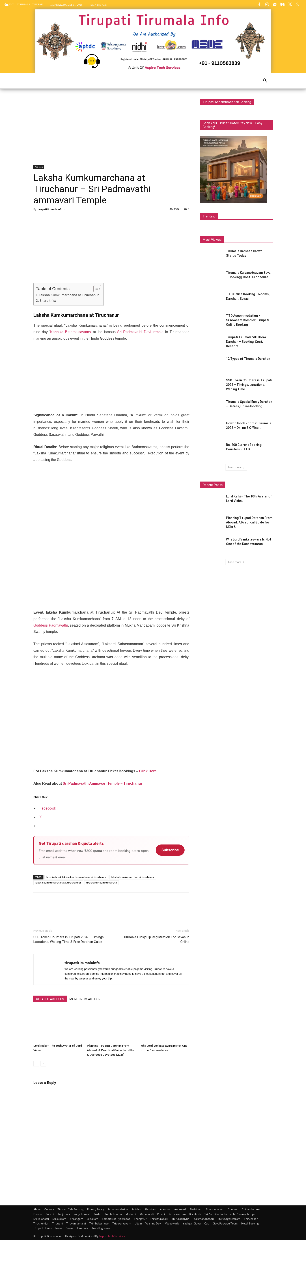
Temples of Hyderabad (116, 1219)
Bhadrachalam (215, 1209)
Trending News (101, 1228)
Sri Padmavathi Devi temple (140, 332)
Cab (206, 1223)
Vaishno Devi (153, 1223)
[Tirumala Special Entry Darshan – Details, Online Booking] (211, 407)
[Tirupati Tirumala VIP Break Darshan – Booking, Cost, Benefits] (211, 343)
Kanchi (50, 1214)
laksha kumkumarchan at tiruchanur (132, 877)
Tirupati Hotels (42, 1228)
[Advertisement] (111, 131)
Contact (49, 1209)
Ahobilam (150, 1209)
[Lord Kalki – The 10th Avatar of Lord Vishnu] (57, 1025)
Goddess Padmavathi (50, 625)
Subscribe (170, 850)
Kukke (97, 1214)
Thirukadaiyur (180, 1219)
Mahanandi (147, 1214)
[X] (290, 5)
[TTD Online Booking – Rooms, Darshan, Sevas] (211, 300)
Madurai (130, 1214)
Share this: (47, 300)
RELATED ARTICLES (50, 999)
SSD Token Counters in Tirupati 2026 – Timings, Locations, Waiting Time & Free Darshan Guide (68, 939)
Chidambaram (251, 1209)
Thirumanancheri (203, 1219)
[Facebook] (259, 5)
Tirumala (82, 1228)
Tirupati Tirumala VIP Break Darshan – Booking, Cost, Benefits (246, 341)
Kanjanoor (64, 1214)
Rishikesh (195, 1214)
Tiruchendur (41, 1223)
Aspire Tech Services (112, 1236)
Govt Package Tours (225, 1223)
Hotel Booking (250, 1223)
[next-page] (43, 1063)
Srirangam (76, 1219)
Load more (234, 467)
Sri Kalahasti (41, 1219)
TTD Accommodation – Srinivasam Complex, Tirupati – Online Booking (248, 320)
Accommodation (118, 1209)
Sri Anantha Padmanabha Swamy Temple (230, 1214)
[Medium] (282, 5)
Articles (39, 166)
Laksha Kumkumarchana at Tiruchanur (69, 295)
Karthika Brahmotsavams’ (70, 332)
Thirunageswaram (229, 1219)
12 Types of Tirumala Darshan (248, 358)
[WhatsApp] (298, 5)
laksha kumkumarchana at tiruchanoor (58, 882)
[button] (265, 80)
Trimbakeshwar (99, 1223)
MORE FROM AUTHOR (85, 999)
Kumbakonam (113, 1214)
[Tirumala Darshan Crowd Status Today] (210, 256)
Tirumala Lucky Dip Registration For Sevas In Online (156, 939)
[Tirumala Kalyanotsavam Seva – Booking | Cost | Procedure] (211, 278)
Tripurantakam (121, 1223)
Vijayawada (172, 1223)
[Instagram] (267, 5)
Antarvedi (180, 1209)
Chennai (233, 1209)
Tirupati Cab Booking (71, 1209)
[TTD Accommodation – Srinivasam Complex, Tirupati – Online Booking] (211, 321)
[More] (79, 219)
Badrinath (196, 1209)
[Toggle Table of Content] (95, 288)
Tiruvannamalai (76, 1223)
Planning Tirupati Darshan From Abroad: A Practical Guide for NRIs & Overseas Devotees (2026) (110, 1050)
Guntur (37, 1214)
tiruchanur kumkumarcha (101, 882)
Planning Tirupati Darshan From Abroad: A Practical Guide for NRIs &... (249, 522)
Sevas (69, 1228)
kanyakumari (82, 1214)
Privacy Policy (95, 1209)
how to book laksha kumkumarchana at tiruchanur (76, 877)
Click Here (148, 771)
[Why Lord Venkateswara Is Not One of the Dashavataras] (164, 1025)
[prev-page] (36, 1063)
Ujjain (138, 1223)
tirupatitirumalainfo (49, 209)
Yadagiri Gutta (192, 1223)
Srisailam (92, 1219)
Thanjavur (140, 1219)
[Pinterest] (58, 219)
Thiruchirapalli (159, 1219)
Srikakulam (59, 1219)
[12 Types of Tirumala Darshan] (211, 364)
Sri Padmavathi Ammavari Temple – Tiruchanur (102, 783)
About (37, 1209)
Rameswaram (177, 1214)
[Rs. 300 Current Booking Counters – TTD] (211, 450)
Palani (161, 1214)
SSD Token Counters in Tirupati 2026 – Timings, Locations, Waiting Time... (249, 384)
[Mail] (274, 5)
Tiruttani (57, 1223)
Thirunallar (251, 1219)
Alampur (165, 1209)
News (58, 1228)
